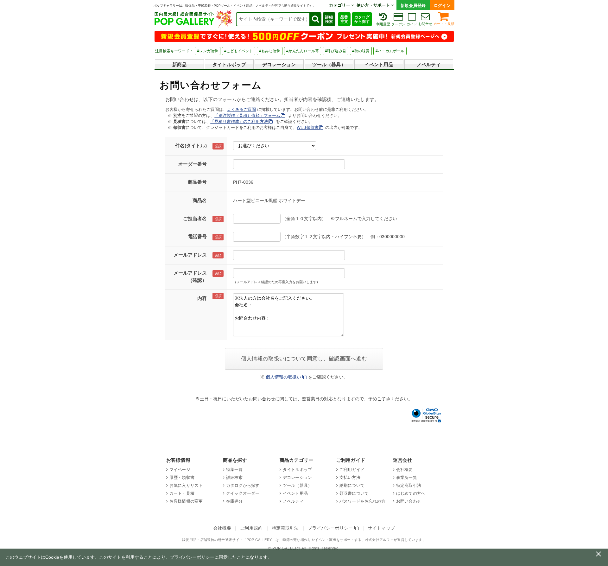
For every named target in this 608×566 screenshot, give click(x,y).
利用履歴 (383, 24)
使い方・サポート (374, 5)
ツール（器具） (329, 64)
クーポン (398, 24)
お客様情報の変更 (186, 501)
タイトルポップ (229, 64)
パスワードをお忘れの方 (362, 501)
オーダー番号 (192, 164)
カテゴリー (340, 5)
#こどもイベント (238, 51)
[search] (315, 19)
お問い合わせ (408, 501)
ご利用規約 (251, 528)
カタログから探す (362, 19)
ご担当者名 (195, 218)
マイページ (179, 469)
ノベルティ (429, 64)
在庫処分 (234, 501)
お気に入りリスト (186, 485)
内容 (202, 298)
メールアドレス (190, 255)
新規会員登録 (413, 5)
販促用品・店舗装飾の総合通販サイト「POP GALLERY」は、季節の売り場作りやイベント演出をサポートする (271, 540)
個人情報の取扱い (284, 376)
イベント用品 (378, 64)
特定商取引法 (408, 485)
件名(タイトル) (191, 145)
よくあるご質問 (241, 109)
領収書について (354, 493)
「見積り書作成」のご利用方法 (239, 121)
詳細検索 (329, 19)
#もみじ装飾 (269, 51)
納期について (351, 485)
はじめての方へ (410, 493)
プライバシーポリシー (331, 528)
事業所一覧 (406, 477)
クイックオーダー (242, 493)
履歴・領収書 (181, 477)
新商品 (179, 64)
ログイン (442, 5)
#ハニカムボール (390, 51)
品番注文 (344, 19)
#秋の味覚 (361, 51)
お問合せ (425, 24)
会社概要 (404, 469)
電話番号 (197, 236)
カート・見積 (444, 24)
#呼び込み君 (335, 51)
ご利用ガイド (351, 469)
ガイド (412, 24)
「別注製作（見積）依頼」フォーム (248, 115)
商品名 (200, 200)
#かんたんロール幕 (302, 51)
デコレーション (279, 64)
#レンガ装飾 (207, 51)
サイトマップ (381, 528)
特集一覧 (234, 469)
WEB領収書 (308, 127)
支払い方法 (349, 477)
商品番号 (197, 182)
